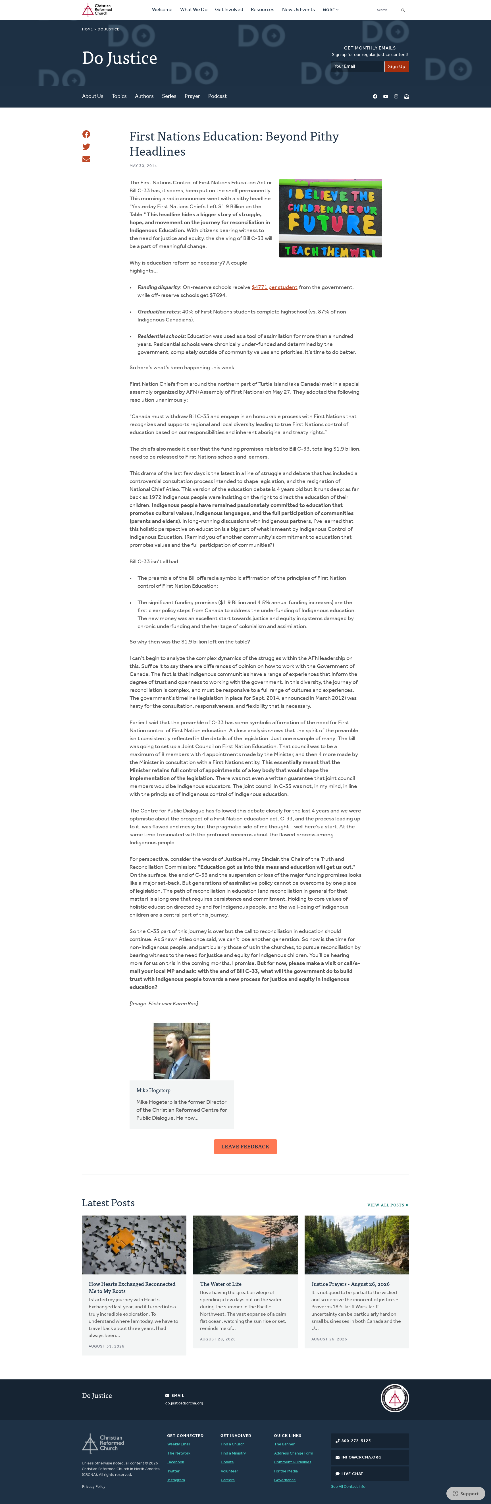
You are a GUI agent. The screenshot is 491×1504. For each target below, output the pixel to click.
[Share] (86, 134)
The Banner (284, 1444)
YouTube (385, 96)
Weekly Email (178, 1444)
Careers (228, 1480)
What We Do (193, 10)
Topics (119, 96)
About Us (92, 96)
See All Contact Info (348, 1487)
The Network (178, 1453)
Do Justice (108, 29)
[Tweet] (86, 147)
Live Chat (352, 1474)
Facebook (375, 96)
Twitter (173, 1471)
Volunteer (229, 1471)
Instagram (396, 96)
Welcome (162, 10)
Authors (144, 96)
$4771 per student (274, 287)
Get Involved (229, 10)
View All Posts (385, 1205)
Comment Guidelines (292, 1462)
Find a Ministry (233, 1453)
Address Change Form (293, 1453)
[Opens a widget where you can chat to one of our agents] (465, 1494)
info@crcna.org (362, 1457)
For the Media (286, 1471)
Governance (285, 1480)
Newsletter (406, 96)
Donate (227, 1462)
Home (87, 29)
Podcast (217, 96)
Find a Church (233, 1444)
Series (169, 96)
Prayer (192, 96)
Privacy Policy (93, 1487)
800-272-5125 (356, 1441)
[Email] (86, 159)
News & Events (298, 10)
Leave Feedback (245, 1146)
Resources (262, 10)
